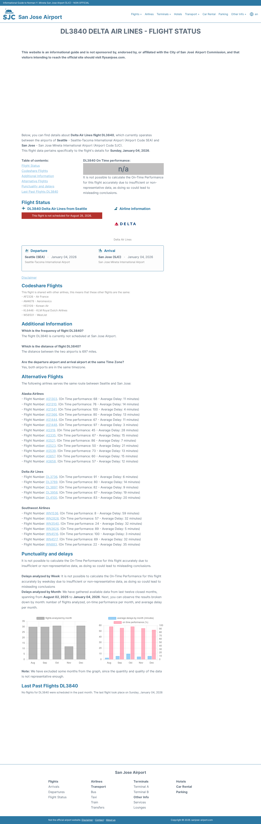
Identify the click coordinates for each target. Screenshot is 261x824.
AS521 (50, 440)
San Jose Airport (40, 17)
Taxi (94, 797)
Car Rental (209, 14)
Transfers (97, 807)
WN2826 (52, 518)
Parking (223, 14)
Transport (98, 786)
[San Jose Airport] (9, 14)
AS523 (51, 446)
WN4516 (52, 534)
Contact (99, 819)
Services (140, 802)
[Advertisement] (130, 102)
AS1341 (51, 409)
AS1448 (51, 425)
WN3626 (52, 529)
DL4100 (51, 497)
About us (110, 819)
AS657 (50, 456)
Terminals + (164, 14)
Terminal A (141, 786)
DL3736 (51, 477)
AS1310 (51, 404)
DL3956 (52, 492)
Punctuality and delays (38, 186)
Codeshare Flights (35, 171)
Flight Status (31, 166)
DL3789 (52, 482)
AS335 (51, 435)
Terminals (141, 781)
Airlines (149, 14)
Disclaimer (87, 819)
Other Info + (238, 14)
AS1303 (51, 399)
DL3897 (51, 487)
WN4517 (52, 539)
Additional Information (38, 176)
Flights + (136, 14)
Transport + (192, 14)
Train (94, 802)
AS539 (51, 451)
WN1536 (52, 513)
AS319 (50, 430)
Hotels (178, 14)
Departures (56, 792)
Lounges (140, 807)
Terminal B (141, 792)
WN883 (51, 544)
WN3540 (52, 523)
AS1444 (51, 420)
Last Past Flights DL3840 (40, 191)
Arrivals (53, 786)
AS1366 (51, 414)
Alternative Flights (35, 181)
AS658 (51, 461)
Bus (93, 792)
